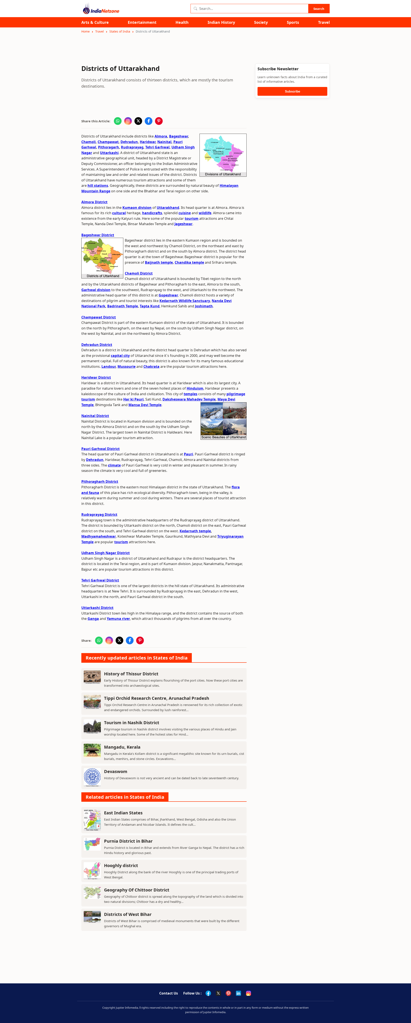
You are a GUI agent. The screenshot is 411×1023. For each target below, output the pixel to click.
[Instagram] (248, 993)
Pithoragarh (108, 147)
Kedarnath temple (195, 531)
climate (114, 465)
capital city (120, 355)
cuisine (185, 213)
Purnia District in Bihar (128, 841)
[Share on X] (138, 121)
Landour (108, 366)
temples (190, 394)
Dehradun (129, 141)
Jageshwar (183, 223)
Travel (324, 22)
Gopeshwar (168, 295)
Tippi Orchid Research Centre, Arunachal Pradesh (156, 698)
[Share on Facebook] (148, 121)
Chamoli (88, 141)
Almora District (94, 202)
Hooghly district (121, 865)
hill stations (98, 185)
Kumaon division (137, 207)
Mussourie (127, 366)
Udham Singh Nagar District (105, 552)
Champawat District (98, 317)
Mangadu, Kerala (122, 747)
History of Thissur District (131, 674)
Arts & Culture (95, 22)
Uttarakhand (168, 207)
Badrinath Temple (122, 306)
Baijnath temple (159, 262)
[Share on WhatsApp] (118, 121)
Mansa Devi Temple (144, 404)
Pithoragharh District (99, 481)
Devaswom (115, 771)
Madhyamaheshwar (98, 536)
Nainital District (95, 415)
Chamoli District (139, 273)
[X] (218, 993)
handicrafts (152, 213)
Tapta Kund (149, 306)
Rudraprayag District (99, 514)
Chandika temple (189, 262)
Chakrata (151, 366)
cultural (119, 213)
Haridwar (147, 141)
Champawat (108, 141)
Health (182, 22)
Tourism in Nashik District (131, 722)
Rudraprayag (132, 147)
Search (318, 8)
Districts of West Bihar (128, 914)
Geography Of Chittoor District (136, 890)
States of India (119, 31)
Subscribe (292, 91)
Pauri (188, 454)
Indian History (221, 22)
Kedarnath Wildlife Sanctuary (184, 300)
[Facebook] (208, 993)
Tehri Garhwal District (100, 580)
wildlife (205, 213)
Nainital (164, 141)
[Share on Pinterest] (159, 121)
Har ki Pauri (133, 399)
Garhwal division (95, 289)
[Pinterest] (228, 993)
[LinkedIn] (238, 993)
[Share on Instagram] (128, 121)
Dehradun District (96, 344)
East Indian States (123, 813)
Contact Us (168, 993)
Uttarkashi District (97, 607)
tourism (191, 218)
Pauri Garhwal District (100, 448)
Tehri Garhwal (157, 147)
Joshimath (204, 306)
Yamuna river (118, 618)
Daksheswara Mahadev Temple (189, 399)
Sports (293, 22)
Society (261, 22)
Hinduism (195, 388)
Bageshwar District (97, 235)
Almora (161, 136)
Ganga (93, 618)
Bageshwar (178, 136)
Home (85, 31)
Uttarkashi (109, 152)
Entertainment (142, 22)
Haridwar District (96, 377)
